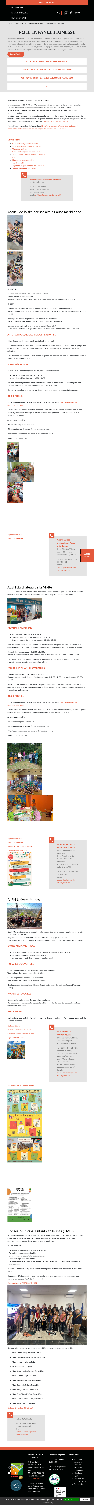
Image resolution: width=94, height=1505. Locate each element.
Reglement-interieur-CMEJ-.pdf (20, 1408)
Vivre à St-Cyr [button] (18, 18)
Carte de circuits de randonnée (78, 1467)
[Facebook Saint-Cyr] (71, 12)
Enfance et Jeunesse (36, 24)
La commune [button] (17, 8)
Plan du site (78, 1484)
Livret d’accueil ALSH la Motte (19, 846)
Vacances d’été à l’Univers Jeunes (21, 1085)
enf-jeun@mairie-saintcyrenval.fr (57, 121)
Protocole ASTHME (15, 538)
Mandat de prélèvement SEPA (24, 168)
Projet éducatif (18, 163)
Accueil (10, 24)
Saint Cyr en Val (47, 2)
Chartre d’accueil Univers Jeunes (20, 1034)
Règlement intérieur (20, 149)
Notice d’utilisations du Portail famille (27, 152)
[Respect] (66, 13)
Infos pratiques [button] (19, 13)
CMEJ (47, 86)
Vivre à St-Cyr (20, 24)
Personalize (85, 1500)
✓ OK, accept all (71, 1500)
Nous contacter (34, 1479)
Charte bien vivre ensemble (23, 160)
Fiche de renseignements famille (25, 144)
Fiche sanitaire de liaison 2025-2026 (26, 146)
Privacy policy (48, 1503)
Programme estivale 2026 (17, 850)
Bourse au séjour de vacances (19, 1030)
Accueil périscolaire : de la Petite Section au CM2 (47, 61)
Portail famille (15, 54)
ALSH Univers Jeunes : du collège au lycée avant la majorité (47, 78)
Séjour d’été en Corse (15, 1038)
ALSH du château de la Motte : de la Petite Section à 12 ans (47, 70)
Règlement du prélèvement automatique (28, 166)
